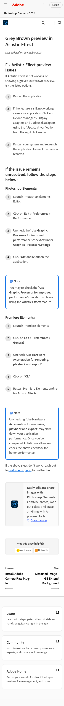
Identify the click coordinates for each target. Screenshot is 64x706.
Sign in (55, 4)
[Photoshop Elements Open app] (59, 23)
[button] (45, 5)
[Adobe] (18, 5)
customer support (20, 470)
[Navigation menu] (5, 5)
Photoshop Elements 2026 (19, 13)
